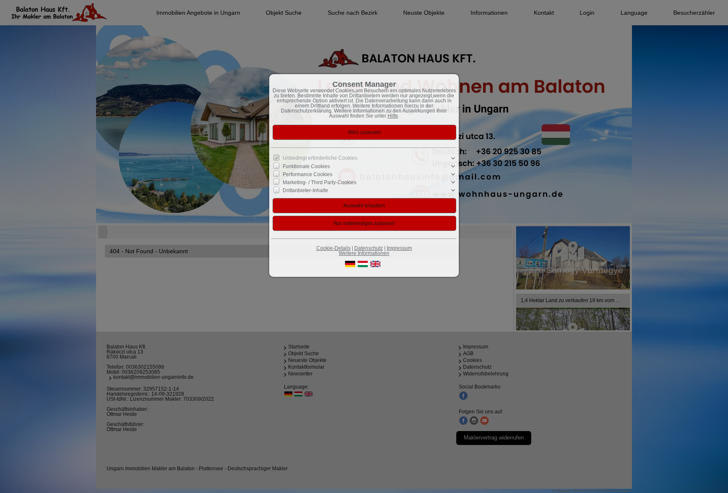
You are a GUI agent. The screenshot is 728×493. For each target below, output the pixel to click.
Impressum (399, 248)
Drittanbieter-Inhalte (305, 190)
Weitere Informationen (364, 253)
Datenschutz (368, 248)
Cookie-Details (333, 248)
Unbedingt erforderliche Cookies (320, 158)
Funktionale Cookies (306, 166)
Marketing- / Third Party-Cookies (319, 182)
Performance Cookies (307, 174)
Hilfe (393, 116)
